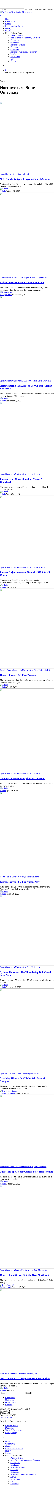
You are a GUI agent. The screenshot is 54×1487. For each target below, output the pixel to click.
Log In (13, 1477)
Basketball (29, 877)
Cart (12, 1481)
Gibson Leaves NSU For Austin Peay (20, 881)
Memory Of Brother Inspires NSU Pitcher (22, 778)
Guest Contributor (7, 1093)
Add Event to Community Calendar (25, 1460)
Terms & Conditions (13, 1430)
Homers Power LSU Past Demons (18, 675)
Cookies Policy (11, 1425)
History (8, 1451)
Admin (3, 191)
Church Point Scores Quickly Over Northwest (24, 1275)
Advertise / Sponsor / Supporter (23, 1474)
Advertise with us (17, 1467)
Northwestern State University (17, 174)
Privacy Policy (11, 1432)
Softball (43, 567)
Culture (8, 1446)
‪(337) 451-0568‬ (6, 1417)
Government (10, 1402)
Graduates (14, 1465)
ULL (49, 277)
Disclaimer (9, 1428)
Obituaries (9, 1400)
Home (7, 1441)
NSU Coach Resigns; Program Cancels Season (25, 179)
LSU (49, 670)
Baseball (3, 670)
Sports (2, 174)
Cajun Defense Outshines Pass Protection (22, 282)
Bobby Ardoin (6, 294)
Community (35, 277)
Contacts (8, 1405)
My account (15, 1479)
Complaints (10, 1398)
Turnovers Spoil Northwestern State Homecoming (26, 1171)
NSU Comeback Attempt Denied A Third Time (25, 1378)
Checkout (14, 1484)
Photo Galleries (16, 1458)
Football (43, 277)
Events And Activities (14, 1448)
